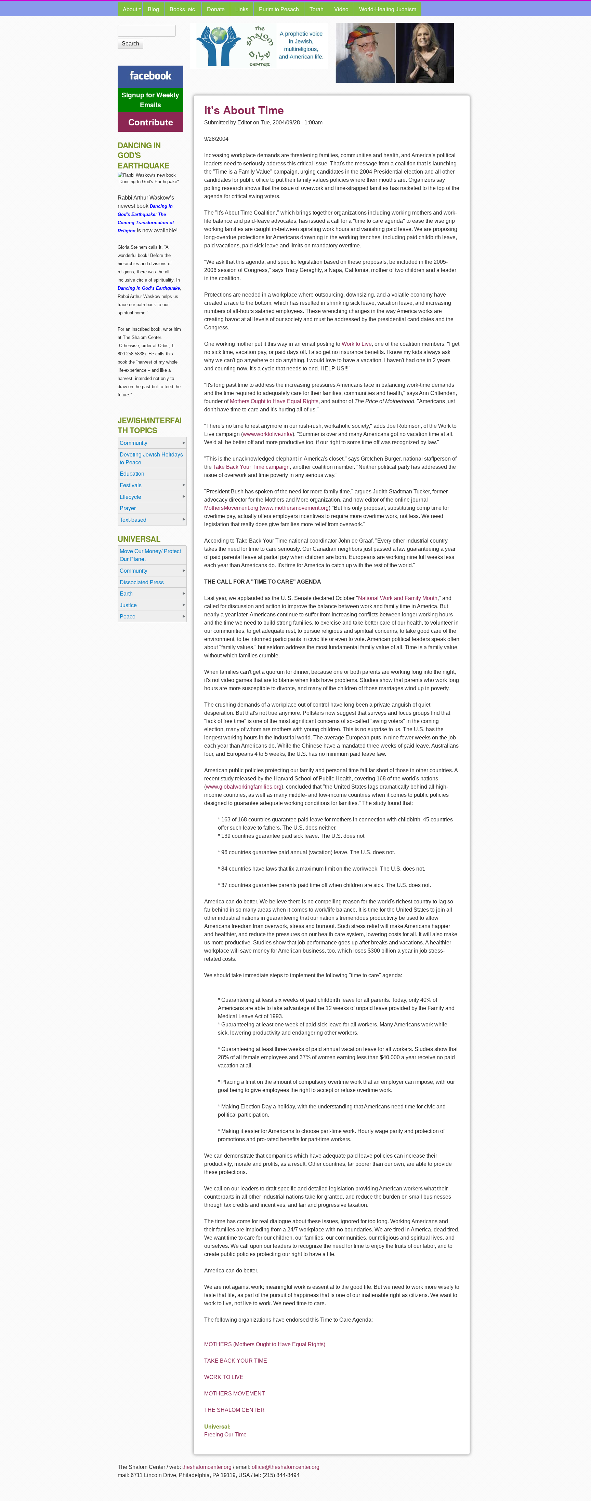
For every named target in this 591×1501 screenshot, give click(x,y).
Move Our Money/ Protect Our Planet (150, 555)
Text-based (133, 519)
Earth (126, 593)
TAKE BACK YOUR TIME (235, 1361)
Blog (153, 9)
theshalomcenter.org (207, 1467)
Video (341, 9)
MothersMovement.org (231, 508)
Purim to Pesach (279, 9)
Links (241, 9)
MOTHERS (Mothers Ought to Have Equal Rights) (264, 1344)
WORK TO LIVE (224, 1377)
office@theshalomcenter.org (285, 1467)
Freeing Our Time (225, 1434)
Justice (128, 605)
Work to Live (357, 344)
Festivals (131, 485)
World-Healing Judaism (387, 9)
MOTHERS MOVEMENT (234, 1393)
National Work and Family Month (397, 598)
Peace (127, 616)
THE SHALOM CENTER (234, 1410)
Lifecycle (130, 497)
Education (132, 473)
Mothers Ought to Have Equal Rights (274, 401)
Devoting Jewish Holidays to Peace (151, 458)
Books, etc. (183, 9)
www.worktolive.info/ (267, 434)
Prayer (128, 508)
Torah (317, 9)
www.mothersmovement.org (295, 508)
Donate (216, 9)
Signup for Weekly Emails (150, 99)
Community (133, 443)
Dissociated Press (142, 582)
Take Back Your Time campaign (251, 467)
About (127, 9)
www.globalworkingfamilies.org (243, 787)
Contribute (150, 121)
